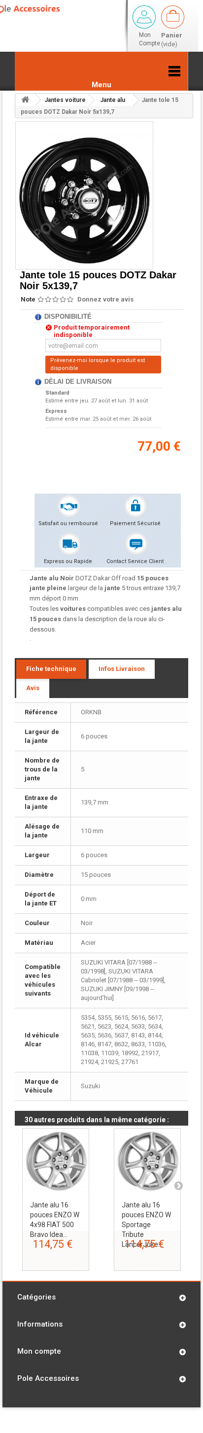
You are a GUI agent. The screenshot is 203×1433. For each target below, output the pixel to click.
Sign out (144, 17)
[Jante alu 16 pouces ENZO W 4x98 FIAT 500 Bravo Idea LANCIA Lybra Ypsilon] (56, 1162)
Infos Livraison (122, 668)
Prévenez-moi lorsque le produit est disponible (97, 364)
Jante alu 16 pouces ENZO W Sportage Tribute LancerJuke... (146, 1224)
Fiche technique (51, 668)
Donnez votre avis (105, 299)
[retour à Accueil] (25, 100)
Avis (32, 688)
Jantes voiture (65, 100)
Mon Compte (149, 39)
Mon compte (39, 1351)
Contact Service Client (135, 561)
